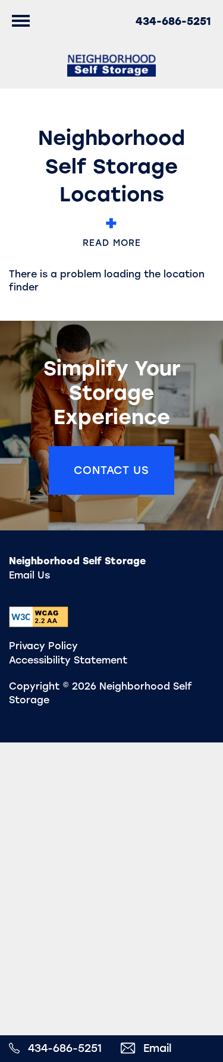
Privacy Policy (43, 646)
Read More (112, 243)
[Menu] (21, 21)
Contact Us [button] (111, 470)
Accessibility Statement (68, 660)
